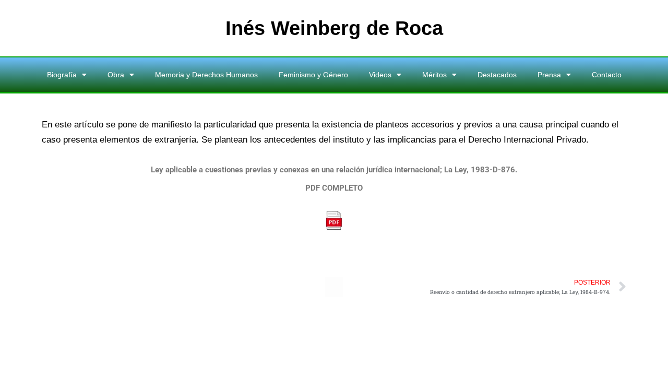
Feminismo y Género (313, 74)
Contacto (607, 74)
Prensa (549, 74)
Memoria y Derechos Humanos (206, 74)
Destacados (497, 74)
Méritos (434, 74)
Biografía (62, 74)
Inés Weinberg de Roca (334, 28)
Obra (116, 74)
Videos (380, 74)
